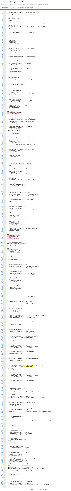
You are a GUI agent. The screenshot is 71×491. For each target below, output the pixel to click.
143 (2, 176)
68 (2, 89)
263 (2, 315)
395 (2, 468)
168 (2, 205)
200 (2, 242)
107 (2, 134)
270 (2, 323)
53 (2, 71)
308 (2, 367)
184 (2, 223)
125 (2, 155)
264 (2, 316)
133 (2, 164)
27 (2, 41)
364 (2, 432)
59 (2, 78)
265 (2, 317)
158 (2, 193)
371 (2, 440)
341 (2, 405)
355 (2, 422)
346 (2, 411)
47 (2, 64)
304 (2, 362)
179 (2, 217)
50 (2, 68)
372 (2, 441)
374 (2, 444)
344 (2, 409)
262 (2, 314)
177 (2, 215)
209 (2, 252)
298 (2, 355)
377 (2, 447)
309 (2, 368)
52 (2, 70)
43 (2, 60)
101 (2, 127)
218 (2, 263)
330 (2, 393)
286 (2, 342)
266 (2, 318)
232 (2, 279)
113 (2, 141)
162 (2, 198)
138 (2, 170)
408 (2, 483)
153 (2, 187)
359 (2, 426)
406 (2, 481)
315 (2, 375)
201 (2, 243)
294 (2, 351)
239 (2, 287)
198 (2, 239)
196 (2, 237)
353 (2, 419)
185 (2, 224)
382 (2, 453)
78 (2, 100)
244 (2, 293)
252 (2, 302)
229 (2, 275)
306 (2, 365)
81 (2, 104)
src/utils (9, 2)
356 (2, 423)
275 (2, 329)
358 (2, 425)
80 (2, 103)
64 (2, 84)
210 (2, 253)
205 (2, 248)
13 (2, 25)
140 (2, 172)
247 (2, 296)
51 (2, 69)
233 (2, 280)
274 (2, 328)
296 (2, 353)
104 (2, 130)
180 (2, 219)
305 (2, 364)
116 (2, 144)
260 (2, 311)
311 (2, 371)
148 (2, 181)
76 (2, 98)
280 (2, 335)
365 (2, 433)
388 (2, 460)
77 (2, 99)
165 (2, 201)
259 (2, 310)
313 (2, 373)
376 (2, 446)
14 (2, 26)
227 (2, 273)
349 (2, 415)
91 (2, 115)
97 (2, 122)
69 (2, 90)
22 (2, 35)
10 (2, 21)
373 (2, 442)
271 (2, 324)
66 (2, 86)
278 (2, 332)
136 (2, 168)
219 (2, 264)
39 (2, 55)
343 (2, 408)
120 (2, 149)
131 (2, 162)
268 (2, 321)
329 (2, 391)
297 (2, 354)
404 (2, 478)
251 (2, 301)
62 (2, 82)
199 (2, 241)
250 (2, 300)
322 (2, 383)
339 (2, 403)
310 (2, 369)
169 (2, 206)
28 (2, 42)
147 (2, 180)
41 (2, 57)
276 (2, 330)
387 (2, 459)
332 (2, 395)
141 (2, 173)
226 (2, 272)
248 (2, 297)
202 (2, 244)
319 (2, 380)
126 (2, 156)
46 (2, 63)
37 (2, 53)
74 (2, 96)
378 (2, 448)
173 (2, 210)
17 (2, 29)
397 (2, 470)
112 (2, 140)
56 (2, 75)
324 (2, 386)
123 (2, 152)
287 (2, 343)
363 (2, 431)
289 (2, 345)
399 (2, 473)
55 (2, 74)
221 (2, 266)
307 (2, 366)
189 (2, 229)
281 (2, 336)
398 (2, 471)
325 (2, 387)
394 (2, 467)
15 (2, 27)
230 (2, 277)
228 (2, 274)
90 (2, 114)
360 (2, 427)
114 (2, 142)
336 (2, 400)
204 (2, 246)
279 (2, 333)
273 (2, 326)
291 (2, 347)
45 (2, 62)
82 (2, 105)
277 (2, 331)
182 (2, 221)
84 (2, 107)
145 (2, 178)
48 (2, 65)
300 (2, 358)
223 (2, 268)
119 (2, 148)
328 (2, 390)
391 (2, 463)
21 (2, 34)
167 (2, 203)
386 (2, 458)
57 (2, 76)
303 (2, 361)
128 (2, 158)
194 (2, 235)
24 (2, 38)
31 (2, 46)
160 (2, 195)
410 (2, 485)
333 (2, 396)
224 (2, 270)
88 (2, 112)
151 (2, 185)
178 (2, 216)
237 (2, 285)
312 (2, 372)
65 (2, 85)
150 (2, 184)
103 (2, 129)
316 (2, 376)
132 (2, 163)
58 (2, 77)
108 (2, 135)
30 (2, 45)
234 (2, 281)
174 (2, 212)
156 (2, 191)
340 (2, 404)
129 (2, 159)
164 (2, 200)
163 (2, 199)
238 (2, 286)
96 (2, 121)
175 (2, 213)
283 (2, 338)
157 (2, 192)
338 (2, 402)
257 (2, 308)
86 (2, 110)
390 (2, 462)
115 (2, 143)
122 (2, 151)
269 (2, 322)
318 (2, 379)
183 (2, 222)
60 (2, 79)
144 (2, 177)
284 (2, 339)
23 (2, 36)
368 (2, 437)
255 (2, 306)
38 (2, 54)
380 (2, 451)
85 (2, 108)
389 (2, 461)
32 (2, 47)
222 (2, 267)
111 (2, 139)
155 (2, 190)
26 (2, 40)
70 (2, 91)
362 (2, 430)
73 (2, 94)
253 (2, 303)
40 (2, 56)
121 (2, 150)
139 (2, 171)
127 (2, 157)
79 (2, 101)
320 (2, 381)
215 (2, 259)
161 (2, 197)
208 (2, 251)
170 (2, 207)
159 (2, 194)
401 (2, 475)
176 (2, 214)
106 (2, 133)
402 (2, 476)
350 (2, 416)
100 (2, 126)
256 (2, 307)
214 (2, 258)
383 (2, 454)
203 (2, 245)
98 (2, 123)
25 (2, 39)
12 (2, 24)
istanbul (35, 489)
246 (2, 295)
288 (2, 344)
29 (2, 43)
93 (2, 118)
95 (2, 120)
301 (2, 359)
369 (2, 438)
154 (2, 188)
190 (2, 230)
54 (2, 72)
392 (2, 465)
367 (2, 436)
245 (2, 294)
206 (2, 249)
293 (2, 350)
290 (2, 346)
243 (2, 292)
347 (2, 412)
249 (2, 299)
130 (2, 161)
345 (2, 410)
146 (2, 179)
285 (2, 340)
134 (2, 165)
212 (2, 256)
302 (2, 360)
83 (2, 106)
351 (2, 417)
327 (2, 389)
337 (2, 401)
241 (2, 289)
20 (2, 33)
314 (2, 374)
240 (2, 288)
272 (2, 325)
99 (2, 125)
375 (2, 445)
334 (2, 397)
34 (2, 49)
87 (2, 111)
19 (2, 32)
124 (2, 154)
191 (2, 231)
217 (2, 261)
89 (2, 113)
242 (2, 290)
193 (2, 234)
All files (3, 2)
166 (2, 202)
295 (2, 352)
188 (2, 228)
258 (2, 309)
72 (2, 93)
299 (2, 357)
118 (2, 147)
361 (2, 429)
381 (2, 452)
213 (2, 257)
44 (2, 61)
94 (2, 119)
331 (2, 394)
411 (2, 487)
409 (2, 484)
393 (2, 466)
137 (2, 169)
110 (2, 137)
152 (2, 186)
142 (2, 174)
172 (2, 209)
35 (2, 50)
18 (2, 31)
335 (2, 398)
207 (2, 250)
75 (2, 97)
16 (2, 28)
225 (2, 271)
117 (2, 145)
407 (2, 482)
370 (2, 439)
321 (2, 382)
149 (2, 183)
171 (2, 208)
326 (2, 388)
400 (2, 474)
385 (2, 456)
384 (2, 455)
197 (2, 238)
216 (2, 260)
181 (2, 220)
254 (2, 304)
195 (2, 236)
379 (2, 449)
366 (2, 434)
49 (2, 67)
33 (2, 48)
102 (2, 128)
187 (2, 227)
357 (2, 424)
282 (2, 337)
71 (2, 92)
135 (2, 166)
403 (2, 477)
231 (2, 278)
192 (2, 232)
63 (2, 83)
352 (2, 418)
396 (2, 469)
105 (2, 132)
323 (2, 384)
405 (2, 480)
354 (2, 420)
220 (2, 265)
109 (2, 136)
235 (2, 282)
